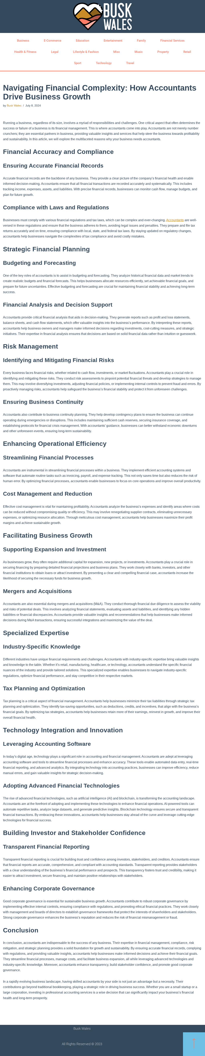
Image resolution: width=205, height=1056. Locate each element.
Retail (187, 52)
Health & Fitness (25, 52)
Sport (77, 63)
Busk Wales (14, 105)
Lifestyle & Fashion (86, 52)
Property (163, 52)
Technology (104, 63)
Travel (130, 63)
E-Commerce (52, 40)
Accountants (175, 220)
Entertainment (113, 40)
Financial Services (172, 40)
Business (23, 40)
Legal (54, 52)
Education (82, 40)
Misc (116, 52)
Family (141, 40)
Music (139, 52)
